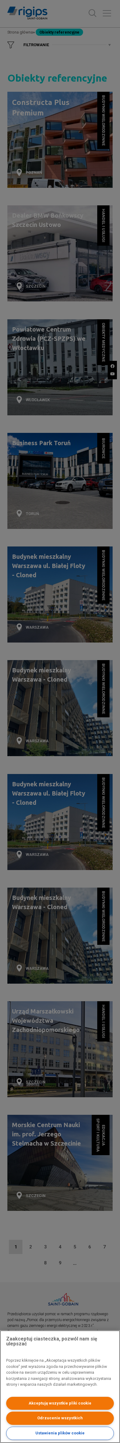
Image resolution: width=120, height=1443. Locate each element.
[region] (60, 1386)
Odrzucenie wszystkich (60, 1418)
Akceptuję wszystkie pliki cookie (60, 1403)
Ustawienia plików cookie (60, 1433)
